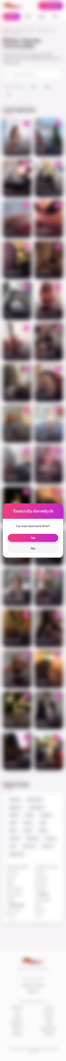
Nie (33, 548)
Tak (33, 538)
